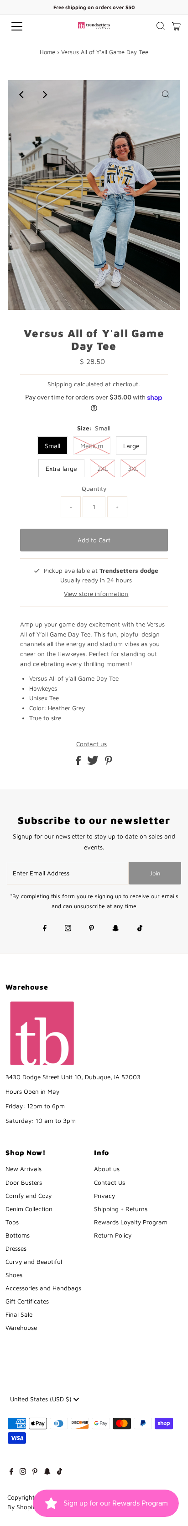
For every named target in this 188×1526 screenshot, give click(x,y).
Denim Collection (28, 1209)
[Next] (45, 95)
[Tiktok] (140, 929)
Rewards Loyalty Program (130, 1222)
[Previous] (22, 95)
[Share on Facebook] (79, 762)
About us (107, 1168)
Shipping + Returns (120, 1209)
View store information (96, 593)
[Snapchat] (115, 929)
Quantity (94, 488)
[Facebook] (45, 929)
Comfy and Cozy (28, 1195)
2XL (102, 468)
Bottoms (17, 1235)
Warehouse (21, 1327)
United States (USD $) (41, 1399)
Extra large (61, 468)
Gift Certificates (27, 1301)
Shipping (59, 384)
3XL (133, 468)
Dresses (15, 1248)
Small (52, 446)
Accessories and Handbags (43, 1288)
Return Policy (112, 1235)
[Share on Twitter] (93, 762)
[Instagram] (68, 929)
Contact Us (109, 1182)
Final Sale (18, 1314)
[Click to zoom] (166, 95)
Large (131, 446)
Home (47, 52)
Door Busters (23, 1182)
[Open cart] (176, 26)
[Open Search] (160, 26)
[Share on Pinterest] (108, 762)
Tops (12, 1222)
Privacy (104, 1195)
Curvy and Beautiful (33, 1261)
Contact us (91, 744)
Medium (91, 446)
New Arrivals (23, 1168)
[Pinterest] (91, 929)
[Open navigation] (26, 26)
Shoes (13, 1274)
